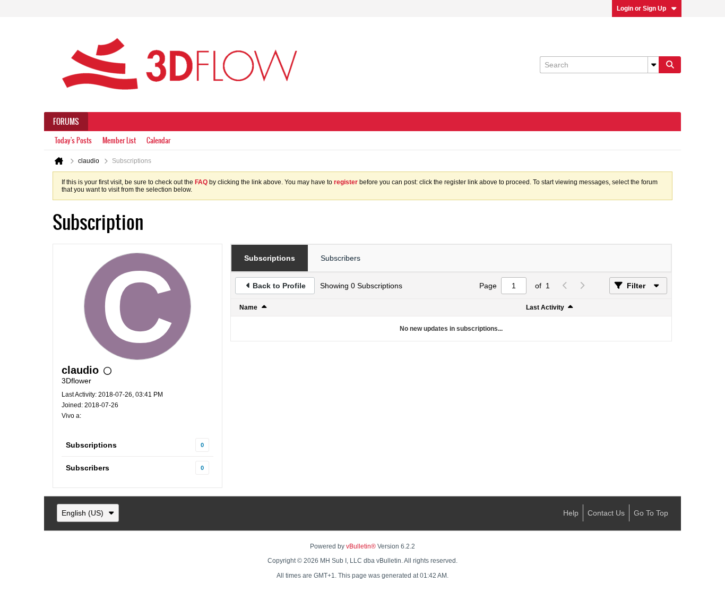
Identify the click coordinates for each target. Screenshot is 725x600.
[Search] (670, 64)
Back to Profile (279, 285)
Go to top (651, 513)
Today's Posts (73, 140)
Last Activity (545, 307)
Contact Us (606, 513)
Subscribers (87, 468)
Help (571, 513)
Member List (119, 140)
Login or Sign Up (641, 8)
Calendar (158, 140)
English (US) (82, 513)
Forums (66, 121)
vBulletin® (361, 546)
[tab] (269, 258)
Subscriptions (91, 445)
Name (248, 307)
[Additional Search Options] (653, 64)
